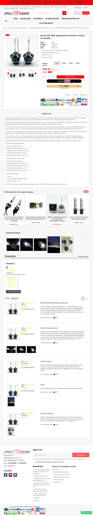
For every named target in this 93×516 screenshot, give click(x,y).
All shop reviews (83, 256)
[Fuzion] (16, 13)
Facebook (5, 475)
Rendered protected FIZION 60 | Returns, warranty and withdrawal (41, 471)
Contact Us (31, 8)
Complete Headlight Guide (11, 8)
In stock (42, 46)
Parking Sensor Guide (61, 7)
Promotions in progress (40, 476)
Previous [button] (84, 191)
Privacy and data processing (61, 474)
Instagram (15, 475)
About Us (6, 7)
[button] (64, 87)
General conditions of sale (60, 472)
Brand (42, 42)
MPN (41, 48)
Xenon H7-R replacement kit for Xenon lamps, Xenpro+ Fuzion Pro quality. (14, 219)
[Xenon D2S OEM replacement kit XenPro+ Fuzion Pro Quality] (13, 308)
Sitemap (36, 500)
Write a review (14, 291)
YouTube (10, 475)
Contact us (37, 498)
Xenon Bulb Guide (36, 7)
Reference (43, 44)
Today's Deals (23, 8)
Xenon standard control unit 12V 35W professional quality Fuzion (35, 218)
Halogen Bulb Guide (47, 7)
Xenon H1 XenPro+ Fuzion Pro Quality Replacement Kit (79, 218)
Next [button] (87, 191)
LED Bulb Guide (26, 7)
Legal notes (56, 482)
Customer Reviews (15, 7)
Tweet (76, 95)
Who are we (56, 469)
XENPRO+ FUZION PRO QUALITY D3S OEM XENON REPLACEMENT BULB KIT (57, 219)
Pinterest (84, 95)
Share (68, 95)
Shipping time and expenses (61, 477)
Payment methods (58, 479)
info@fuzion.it (20, 466)
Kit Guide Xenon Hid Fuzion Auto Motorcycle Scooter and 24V (41, 484)
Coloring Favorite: (44, 64)
